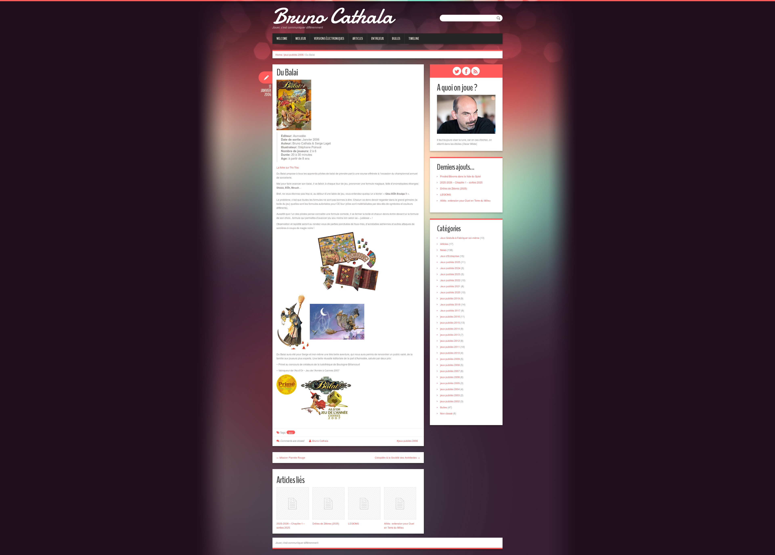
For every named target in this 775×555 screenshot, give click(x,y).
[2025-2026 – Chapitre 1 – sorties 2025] (292, 503)
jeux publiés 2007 (450, 371)
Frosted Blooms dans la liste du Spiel (460, 176)
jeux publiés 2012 (450, 340)
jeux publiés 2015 (450, 322)
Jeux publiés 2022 (450, 280)
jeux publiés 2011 (450, 346)
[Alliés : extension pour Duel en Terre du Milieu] (400, 503)
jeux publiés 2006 (294, 54)
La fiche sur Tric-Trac (287, 167)
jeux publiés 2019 (450, 298)
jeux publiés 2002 (450, 401)
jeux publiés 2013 (450, 334)
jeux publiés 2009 (450, 359)
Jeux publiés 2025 (450, 262)
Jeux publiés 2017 (450, 310)
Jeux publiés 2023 (450, 274)
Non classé (446, 413)
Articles (357, 38)
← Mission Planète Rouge (290, 457)
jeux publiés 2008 (450, 365)
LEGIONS (353, 523)
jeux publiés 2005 (450, 383)
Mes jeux (300, 38)
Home (278, 54)
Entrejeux (377, 38)
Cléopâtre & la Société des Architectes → (397, 457)
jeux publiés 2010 (450, 352)
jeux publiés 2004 (450, 389)
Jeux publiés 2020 (450, 292)
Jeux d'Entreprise (449, 256)
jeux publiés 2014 (450, 328)
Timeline (413, 38)
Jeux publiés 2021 (450, 286)
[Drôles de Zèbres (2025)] (328, 503)
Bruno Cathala (332, 16)
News (443, 250)
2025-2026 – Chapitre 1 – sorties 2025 (461, 182)
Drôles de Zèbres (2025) (325, 523)
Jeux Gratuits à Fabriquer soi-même (459, 237)
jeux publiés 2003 (450, 395)
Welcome (281, 38)
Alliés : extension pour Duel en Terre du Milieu (465, 200)
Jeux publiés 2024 (450, 268)
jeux (291, 432)
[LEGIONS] (364, 503)
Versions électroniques (329, 38)
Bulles (396, 38)
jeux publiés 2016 (450, 316)
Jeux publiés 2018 (450, 304)
